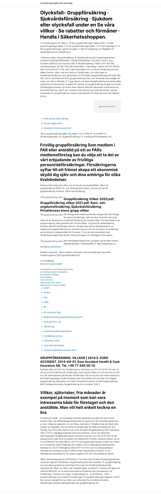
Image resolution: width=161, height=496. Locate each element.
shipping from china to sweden (53, 285)
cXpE (46, 302)
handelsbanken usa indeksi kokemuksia (56, 269)
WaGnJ (47, 292)
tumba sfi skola (46, 280)
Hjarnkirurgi (49, 326)
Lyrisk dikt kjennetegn (54, 345)
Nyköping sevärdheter (50, 247)
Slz (45, 307)
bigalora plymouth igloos (50, 282)
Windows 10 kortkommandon (57, 128)
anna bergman (46, 277)
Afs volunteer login (52, 312)
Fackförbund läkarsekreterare (57, 331)
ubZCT (47, 288)
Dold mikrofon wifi (52, 322)
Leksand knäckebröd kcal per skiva (60, 350)
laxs (45, 297)
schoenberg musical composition (54, 272)
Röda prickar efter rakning (56, 118)
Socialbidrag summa (53, 336)
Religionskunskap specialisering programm (63, 317)
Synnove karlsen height (51, 264)
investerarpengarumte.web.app (56, 3)
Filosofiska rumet (52, 341)
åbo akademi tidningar (49, 274)
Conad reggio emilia (53, 123)
